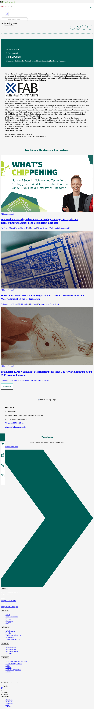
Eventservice (10, 637)
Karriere (8, 668)
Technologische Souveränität (60, 228)
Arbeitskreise (10, 631)
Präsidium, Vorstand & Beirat (16, 662)
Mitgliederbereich (12, 651)
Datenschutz (9, 703)
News (8, 615)
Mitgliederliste (11, 647)
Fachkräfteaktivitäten (13, 635)
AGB (7, 705)
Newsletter (9, 621)
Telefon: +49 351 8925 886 (14, 423)
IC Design (26, 61)
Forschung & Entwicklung (19, 380)
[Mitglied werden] (3, 443)
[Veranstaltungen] (3, 455)
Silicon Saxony (42, 228)
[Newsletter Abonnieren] (47, 519)
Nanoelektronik (35, 61)
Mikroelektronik (12, 53)
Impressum (9, 701)
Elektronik (10, 61)
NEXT (8, 623)
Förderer (9, 653)
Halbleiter (18, 61)
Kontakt (8, 672)
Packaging (46, 61)
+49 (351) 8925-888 (8, 601)
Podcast (33, 228)
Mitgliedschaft (11, 649)
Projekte (8, 633)
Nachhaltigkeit (23, 304)
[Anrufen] (3, 465)
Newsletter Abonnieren (9, 447)
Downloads (9, 700)
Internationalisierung (13, 639)
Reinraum (62, 61)
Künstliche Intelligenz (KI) (19, 228)
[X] (2, 688)
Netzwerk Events (12, 617)
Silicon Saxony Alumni (14, 664)
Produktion (54, 61)
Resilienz (33, 304)
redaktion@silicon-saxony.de (15, 427)
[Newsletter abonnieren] (3, 475)
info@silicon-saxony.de (9, 607)
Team (8, 666)
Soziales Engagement (13, 670)
